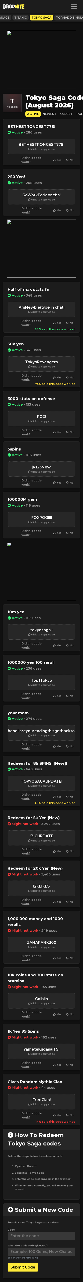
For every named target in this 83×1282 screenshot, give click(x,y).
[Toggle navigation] (74, 6)
